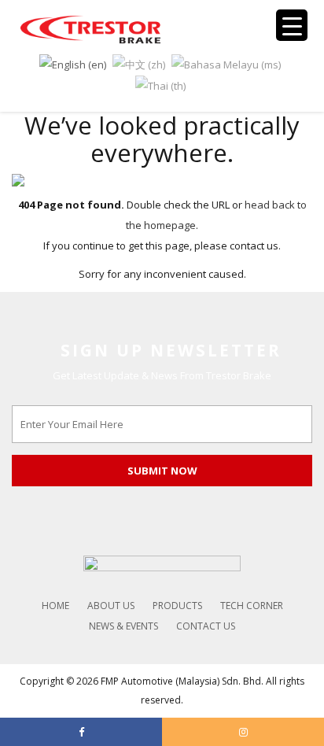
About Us (110, 605)
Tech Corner (251, 605)
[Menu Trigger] (291, 25)
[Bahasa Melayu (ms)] (226, 63)
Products (177, 605)
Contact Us (205, 626)
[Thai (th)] (160, 85)
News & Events (123, 626)
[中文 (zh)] (138, 63)
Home (55, 605)
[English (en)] (72, 63)
